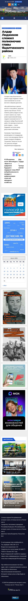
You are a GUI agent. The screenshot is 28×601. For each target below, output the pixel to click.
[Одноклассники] (19, 155)
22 (20, 274)
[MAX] (14, 155)
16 (23, 271)
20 (14, 274)
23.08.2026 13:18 (9, 453)
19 (11, 274)
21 (17, 274)
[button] (25, 18)
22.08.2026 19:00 (9, 505)
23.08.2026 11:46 (9, 472)
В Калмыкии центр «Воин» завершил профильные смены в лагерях (13, 487)
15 (20, 271)
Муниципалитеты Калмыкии (8, 28)
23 (23, 274)
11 (7, 271)
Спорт (11, 446)
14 (17, 271)
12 (11, 271)
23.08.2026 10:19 (9, 488)
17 (4, 274)
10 (4, 271)
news (9, 56)
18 (7, 274)
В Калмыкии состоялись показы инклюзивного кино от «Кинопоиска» (13, 470)
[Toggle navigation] (14, 18)
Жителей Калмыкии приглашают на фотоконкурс (14, 503)
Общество (18, 28)
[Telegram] (22, 155)
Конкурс (6, 498)
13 (14, 271)
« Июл (4, 285)
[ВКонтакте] (16, 155)
